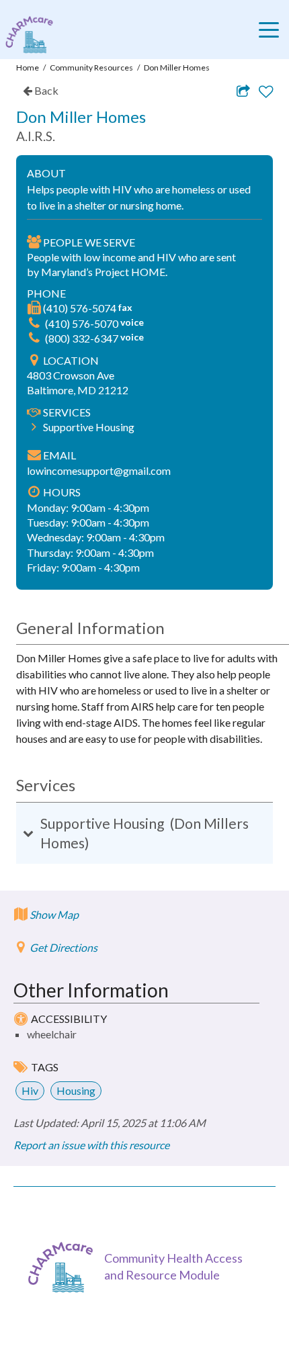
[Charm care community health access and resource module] (26, 34)
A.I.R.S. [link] (35, 136)
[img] (34, 308)
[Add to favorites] (266, 92)
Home (27, 67)
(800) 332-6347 (82, 338)
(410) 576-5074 (80, 308)
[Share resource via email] (243, 91)
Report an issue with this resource (91, 1144)
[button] (144, 833)
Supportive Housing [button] (88, 426)
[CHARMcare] (64, 1267)
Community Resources (91, 67)
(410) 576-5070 (82, 323)
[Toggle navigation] (272, 29)
